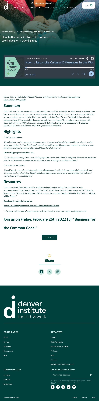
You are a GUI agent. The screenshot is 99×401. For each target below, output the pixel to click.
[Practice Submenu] (55, 8)
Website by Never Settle (11, 397)
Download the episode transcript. (18, 201)
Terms (93, 397)
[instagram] (58, 387)
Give (5, 355)
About (6, 337)
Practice (49, 8)
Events (53, 337)
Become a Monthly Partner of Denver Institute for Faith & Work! (31, 205)
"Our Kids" (43, 190)
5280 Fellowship (57, 342)
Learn (17, 8)
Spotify (22, 100)
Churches (7, 379)
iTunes (70, 97)
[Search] (32, 3)
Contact (6, 342)
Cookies (74, 397)
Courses (54, 359)
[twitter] (63, 387)
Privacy (84, 397)
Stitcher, (11, 100)
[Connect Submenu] (39, 8)
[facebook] (53, 387)
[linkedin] (69, 387)
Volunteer (7, 346)
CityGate (7, 375)
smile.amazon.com (78, 211)
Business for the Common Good (62, 364)
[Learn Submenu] (22, 8)
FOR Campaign (69, 8)
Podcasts (54, 351)
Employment (8, 351)
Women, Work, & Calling (59, 346)
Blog (52, 355)
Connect (33, 8)
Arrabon (59, 187)
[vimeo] (74, 387)
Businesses (8, 384)
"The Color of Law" (27, 190)
